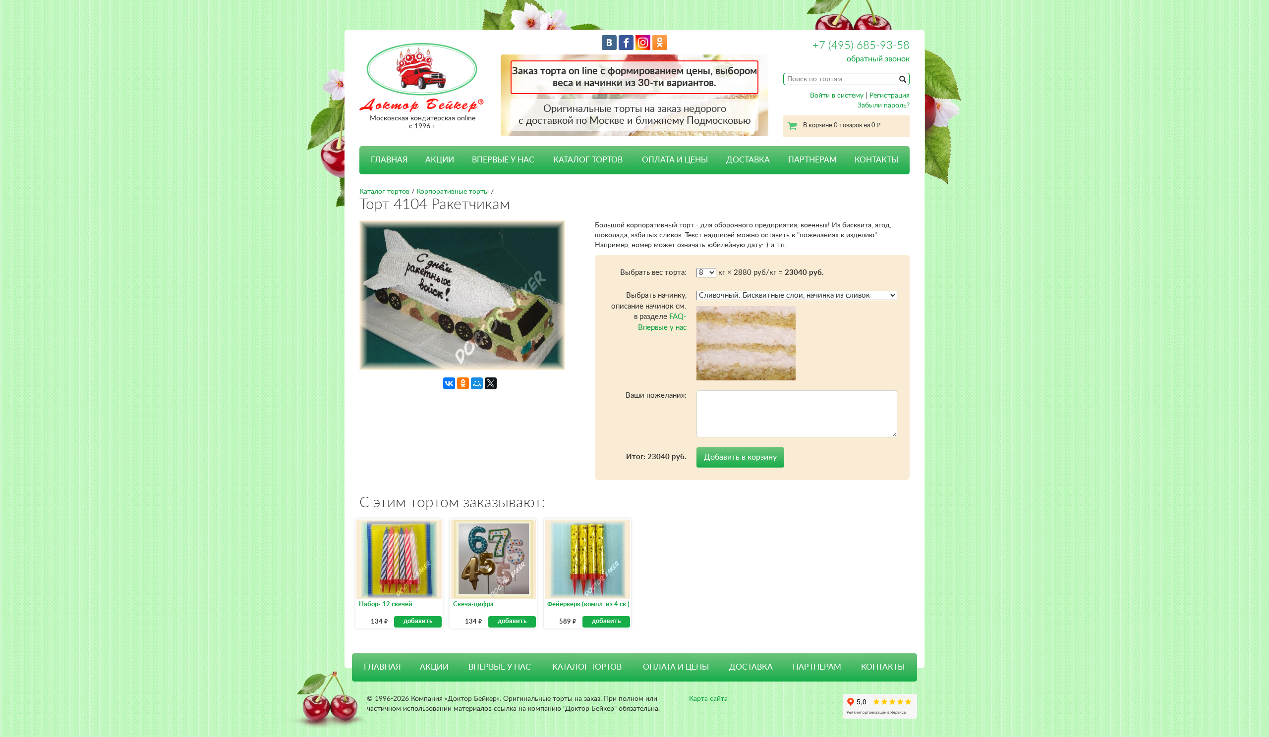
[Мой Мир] (477, 383)
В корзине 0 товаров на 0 (841, 125)
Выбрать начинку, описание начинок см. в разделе (649, 311)
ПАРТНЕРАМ (812, 160)
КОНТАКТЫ (876, 160)
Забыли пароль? (884, 105)
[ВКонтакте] (449, 383)
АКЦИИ (439, 160)
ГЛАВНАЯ (389, 160)
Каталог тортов (384, 191)
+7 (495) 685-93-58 (861, 45)
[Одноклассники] (463, 383)
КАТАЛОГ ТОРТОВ (587, 667)
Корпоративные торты (452, 191)
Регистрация (889, 95)
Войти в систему (837, 95)
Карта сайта (708, 698)
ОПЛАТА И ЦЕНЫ (675, 160)
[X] (491, 383)
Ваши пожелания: (656, 395)
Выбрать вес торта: (653, 272)
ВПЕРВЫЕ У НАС (503, 160)
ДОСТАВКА (748, 160)
